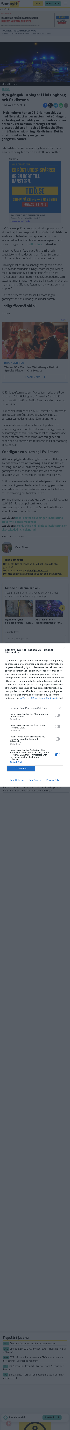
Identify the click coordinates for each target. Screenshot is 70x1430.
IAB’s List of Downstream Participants (39, 698)
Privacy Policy (53, 780)
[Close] (64, 650)
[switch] (57, 715)
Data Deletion (17, 780)
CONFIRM (21, 768)
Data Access (35, 780)
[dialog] (35, 715)
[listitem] (35, 708)
